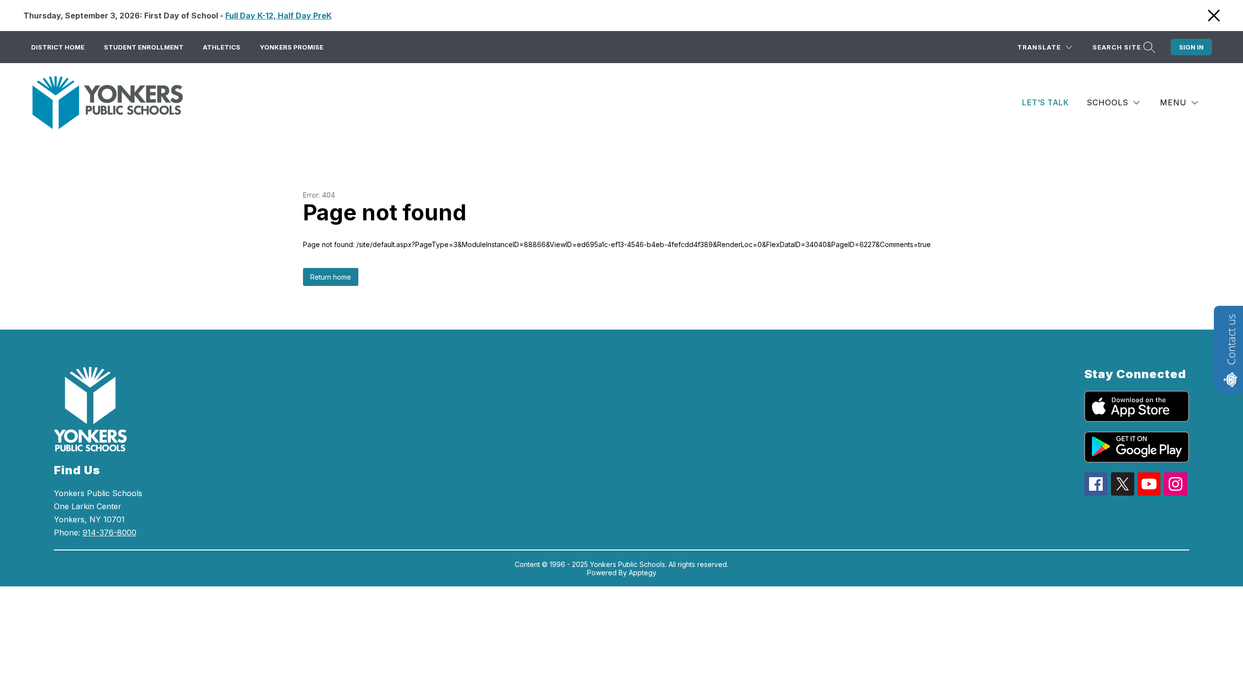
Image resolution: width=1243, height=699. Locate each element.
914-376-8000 (109, 532)
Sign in (1191, 47)
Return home (330, 277)
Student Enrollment (144, 47)
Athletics (221, 47)
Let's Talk (1045, 102)
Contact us (1231, 339)
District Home (57, 47)
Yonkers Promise (291, 47)
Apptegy (642, 572)
